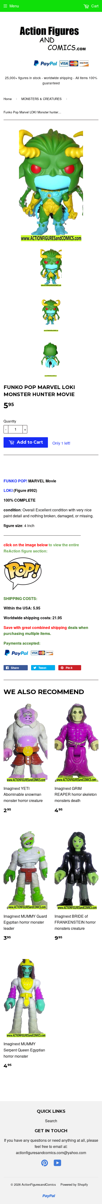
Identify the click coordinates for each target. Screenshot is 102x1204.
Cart (94, 6)
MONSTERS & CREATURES (41, 98)
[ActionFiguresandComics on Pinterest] (44, 1164)
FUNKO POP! (16, 481)
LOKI (9, 490)
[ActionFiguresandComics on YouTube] (57, 1164)
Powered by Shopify (74, 1184)
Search (51, 1120)
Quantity (10, 421)
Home (8, 98)
